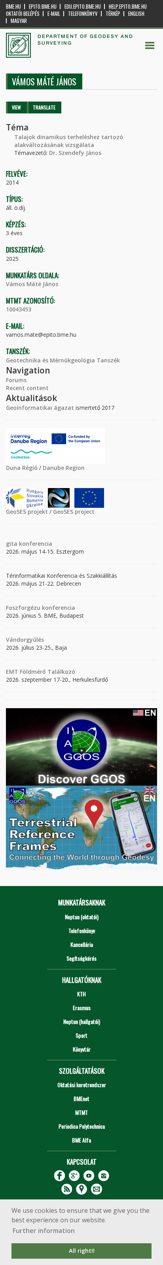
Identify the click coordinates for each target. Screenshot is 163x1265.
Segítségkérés (81, 958)
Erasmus (82, 1007)
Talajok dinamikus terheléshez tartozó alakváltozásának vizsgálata (68, 141)
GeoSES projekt (27, 511)
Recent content (27, 388)
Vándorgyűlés (25, 639)
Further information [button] (44, 1230)
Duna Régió (22, 467)
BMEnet (81, 1098)
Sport (81, 1035)
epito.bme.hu (43, 6)
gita (11, 543)
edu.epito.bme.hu (82, 6)
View (16, 107)
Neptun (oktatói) (82, 916)
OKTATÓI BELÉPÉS (23, 13)
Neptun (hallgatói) (81, 1021)
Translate (44, 107)
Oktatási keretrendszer (81, 1084)
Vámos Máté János (32, 284)
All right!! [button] (82, 1250)
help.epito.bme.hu (128, 6)
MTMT (81, 1112)
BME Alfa (81, 1140)
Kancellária (81, 944)
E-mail (53, 13)
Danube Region (64, 467)
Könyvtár (82, 1049)
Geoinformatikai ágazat (40, 407)
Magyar (19, 20)
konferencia (34, 543)
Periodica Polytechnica (82, 1126)
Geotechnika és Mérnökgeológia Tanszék (63, 360)
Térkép (113, 13)
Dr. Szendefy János (75, 152)
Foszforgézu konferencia (40, 607)
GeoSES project (74, 511)
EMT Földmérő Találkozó (40, 671)
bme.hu (13, 6)
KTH (81, 994)
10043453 (18, 309)
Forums (16, 380)
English (136, 13)
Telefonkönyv (83, 13)
